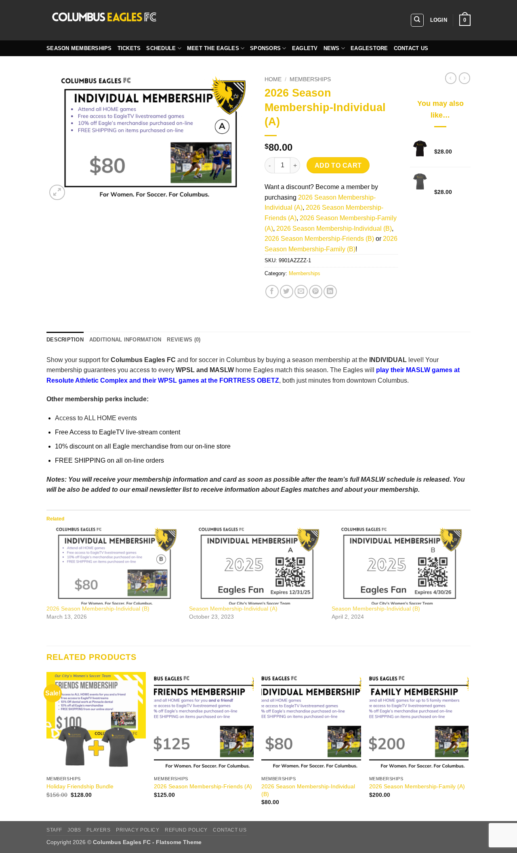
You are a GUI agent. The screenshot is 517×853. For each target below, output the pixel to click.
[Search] (417, 20)
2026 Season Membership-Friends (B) (319, 238)
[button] (438, 20)
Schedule (161, 48)
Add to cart (338, 165)
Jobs (74, 830)
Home (273, 79)
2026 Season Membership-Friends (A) (203, 786)
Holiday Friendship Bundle (79, 786)
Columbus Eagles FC (143, 359)
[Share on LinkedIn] (330, 291)
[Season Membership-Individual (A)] (256, 566)
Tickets (129, 48)
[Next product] (450, 78)
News (332, 48)
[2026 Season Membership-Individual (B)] (113, 566)
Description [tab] (65, 340)
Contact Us (411, 48)
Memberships (310, 79)
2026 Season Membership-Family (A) (417, 786)
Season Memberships (79, 48)
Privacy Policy (138, 830)
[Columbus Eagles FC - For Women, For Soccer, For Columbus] (167, 20)
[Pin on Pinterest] (315, 291)
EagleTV (305, 48)
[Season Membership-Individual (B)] (399, 566)
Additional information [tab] (125, 340)
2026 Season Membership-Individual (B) (334, 228)
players (98, 830)
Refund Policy (186, 830)
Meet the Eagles (213, 48)
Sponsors (265, 48)
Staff (54, 830)
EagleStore (369, 48)
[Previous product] (464, 78)
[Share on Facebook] (272, 291)
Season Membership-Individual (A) (233, 608)
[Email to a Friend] (301, 291)
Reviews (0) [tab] (183, 340)
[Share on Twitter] (286, 291)
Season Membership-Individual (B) (376, 608)
